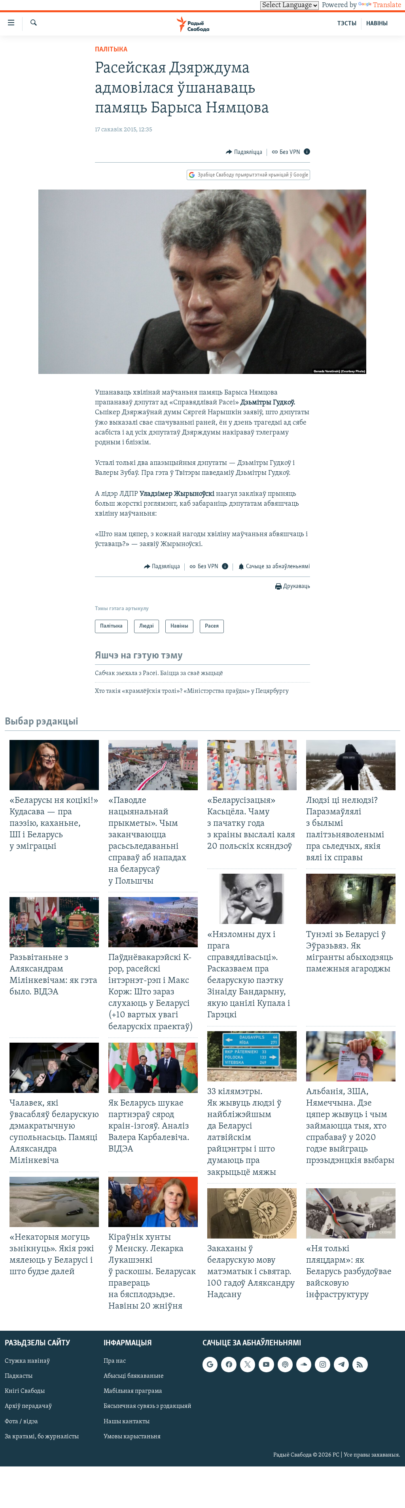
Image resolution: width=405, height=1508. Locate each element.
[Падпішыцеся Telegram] (341, 1364)
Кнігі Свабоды (25, 1391)
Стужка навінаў (27, 1361)
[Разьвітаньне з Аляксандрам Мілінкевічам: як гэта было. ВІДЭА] (54, 922)
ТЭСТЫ (346, 24)
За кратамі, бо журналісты (42, 1436)
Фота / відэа (21, 1421)
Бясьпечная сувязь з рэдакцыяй (147, 1406)
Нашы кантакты (127, 1421)
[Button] (244, 152)
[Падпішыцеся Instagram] (322, 1364)
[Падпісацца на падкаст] (285, 1364)
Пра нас (115, 1361)
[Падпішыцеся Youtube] (266, 1364)
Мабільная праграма (133, 1391)
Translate (387, 5)
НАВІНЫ (377, 24)
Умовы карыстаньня (132, 1436)
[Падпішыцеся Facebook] (228, 1364)
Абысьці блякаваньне (134, 1376)
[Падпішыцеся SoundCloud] (303, 1364)
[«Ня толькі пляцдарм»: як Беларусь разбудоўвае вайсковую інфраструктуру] (351, 1213)
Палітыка (111, 49)
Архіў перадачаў (28, 1406)
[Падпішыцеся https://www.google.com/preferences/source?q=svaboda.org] (210, 1364)
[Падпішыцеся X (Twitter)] (247, 1364)
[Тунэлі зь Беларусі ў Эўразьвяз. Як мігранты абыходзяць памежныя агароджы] (351, 899)
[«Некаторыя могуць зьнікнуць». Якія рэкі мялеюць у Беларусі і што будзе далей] (54, 1202)
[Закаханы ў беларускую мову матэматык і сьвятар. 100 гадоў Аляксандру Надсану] (252, 1213)
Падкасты (18, 1376)
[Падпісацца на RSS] (359, 1364)
